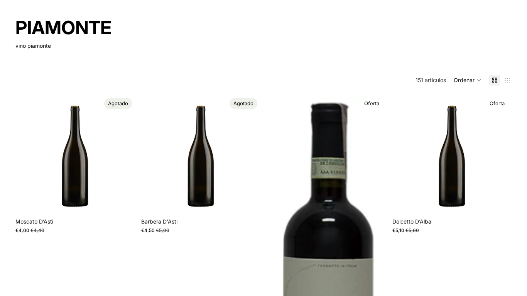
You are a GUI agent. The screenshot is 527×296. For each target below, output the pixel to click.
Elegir (506, 202)
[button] (467, 80)
